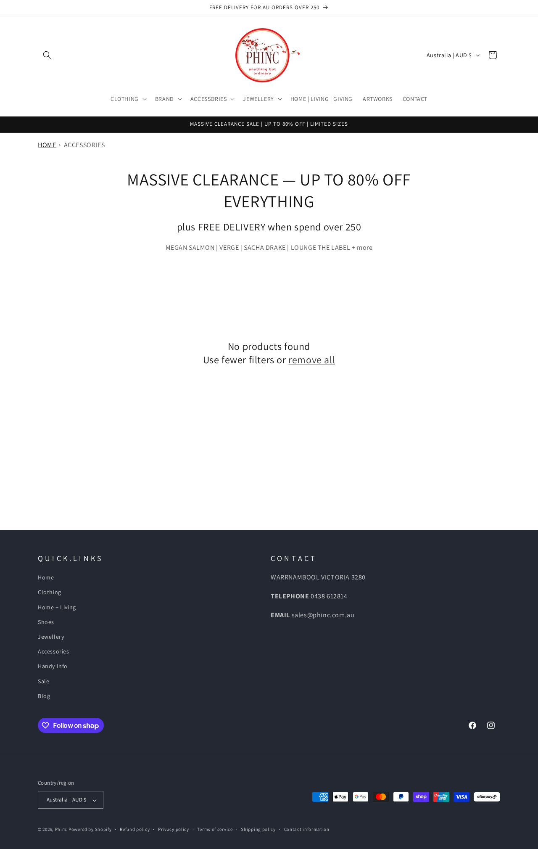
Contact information (307, 829)
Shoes (46, 622)
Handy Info (53, 666)
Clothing (49, 592)
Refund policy (135, 829)
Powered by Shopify (90, 830)
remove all (311, 359)
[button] (47, 55)
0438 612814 (329, 596)
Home (47, 144)
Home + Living (57, 607)
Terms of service (214, 829)
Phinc (62, 830)
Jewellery (51, 636)
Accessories (84, 144)
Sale (43, 681)
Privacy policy (173, 829)
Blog (44, 696)
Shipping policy (258, 829)
